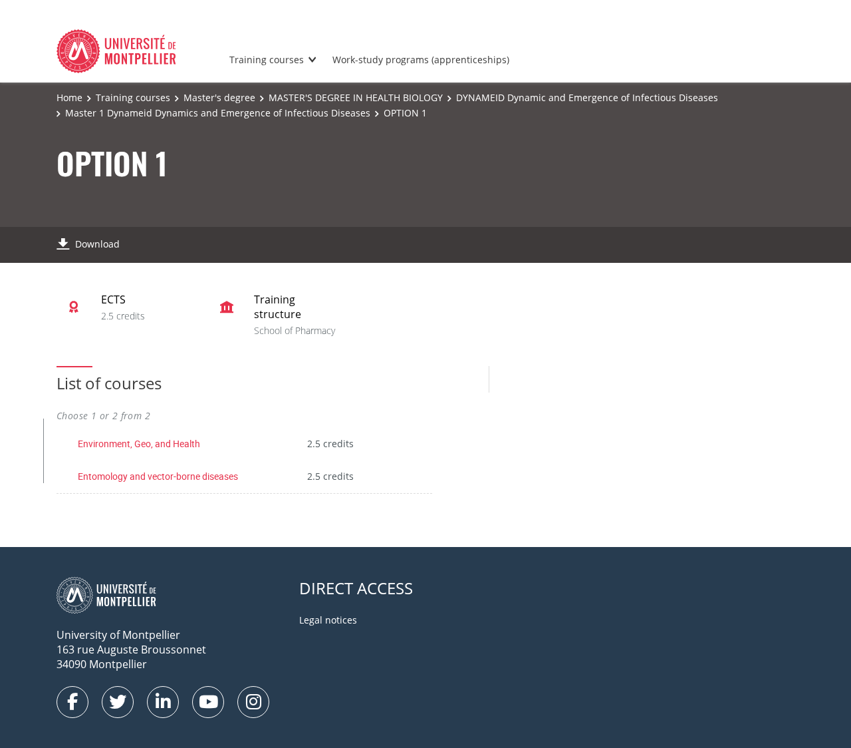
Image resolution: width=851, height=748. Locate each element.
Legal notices (328, 620)
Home (69, 97)
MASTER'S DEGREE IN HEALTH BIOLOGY (356, 97)
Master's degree (219, 97)
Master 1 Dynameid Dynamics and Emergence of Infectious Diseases (217, 112)
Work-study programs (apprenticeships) (420, 59)
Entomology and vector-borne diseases (158, 476)
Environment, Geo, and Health (139, 443)
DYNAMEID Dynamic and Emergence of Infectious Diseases (587, 97)
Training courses (266, 59)
